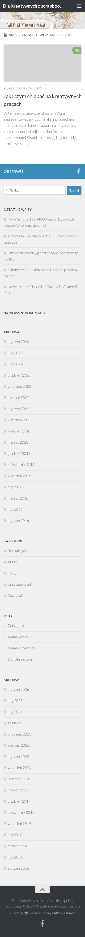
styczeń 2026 (18, 341)
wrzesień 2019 (19, 476)
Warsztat (15, 595)
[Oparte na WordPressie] (25, 913)
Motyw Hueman (64, 913)
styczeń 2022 (18, 409)
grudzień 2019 (19, 453)
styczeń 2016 (18, 520)
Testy (12, 573)
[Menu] (79, 6)
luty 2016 (15, 509)
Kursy (9, 88)
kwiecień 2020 (19, 431)
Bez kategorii (18, 551)
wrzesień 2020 (19, 420)
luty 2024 (15, 364)
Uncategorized (19, 584)
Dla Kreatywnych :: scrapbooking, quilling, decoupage (33, 6)
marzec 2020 (18, 442)
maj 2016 (15, 487)
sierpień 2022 (18, 397)
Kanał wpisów (18, 637)
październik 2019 (21, 464)
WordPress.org (20, 659)
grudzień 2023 (19, 375)
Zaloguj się (16, 625)
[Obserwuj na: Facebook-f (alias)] (78, 171)
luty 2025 (15, 353)
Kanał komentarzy (22, 648)
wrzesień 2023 (19, 386)
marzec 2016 (18, 498)
